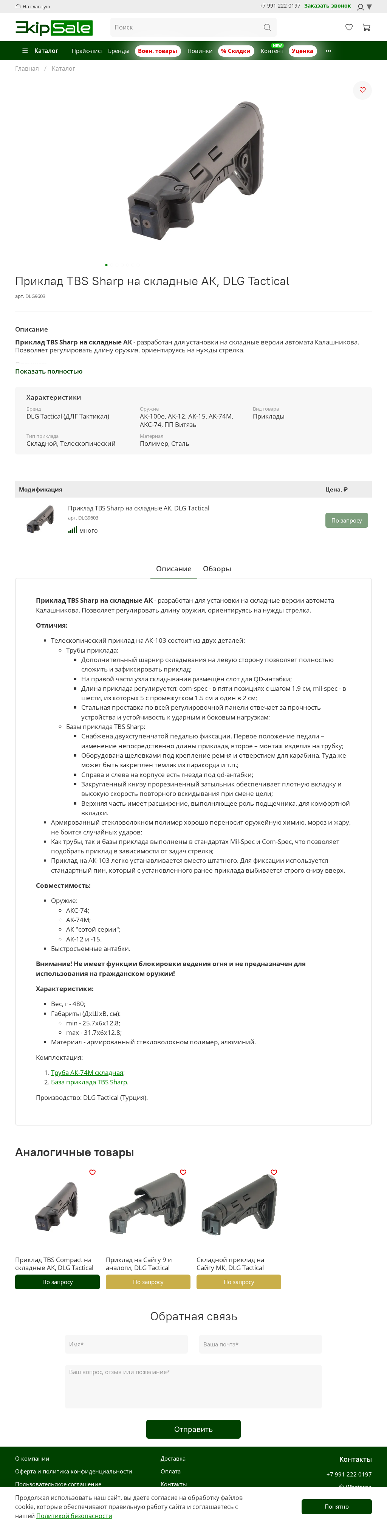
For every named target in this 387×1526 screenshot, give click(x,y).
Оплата (171, 1471)
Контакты (174, 1484)
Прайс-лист (87, 50)
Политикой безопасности (74, 1516)
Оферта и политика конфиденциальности (73, 1471)
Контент (272, 50)
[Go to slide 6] (133, 265)
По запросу (346, 520)
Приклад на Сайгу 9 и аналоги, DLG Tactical (139, 1263)
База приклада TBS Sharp (89, 1082)
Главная (27, 68)
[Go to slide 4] (122, 265)
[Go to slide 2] (112, 265)
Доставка (173, 1458)
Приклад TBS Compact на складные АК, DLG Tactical (54, 1263)
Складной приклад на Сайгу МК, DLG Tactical (230, 1263)
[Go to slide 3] (117, 265)
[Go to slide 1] (106, 265)
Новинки (200, 50)
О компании (32, 1458)
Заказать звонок (327, 6)
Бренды (119, 50)
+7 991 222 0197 (280, 5)
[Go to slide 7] (138, 265)
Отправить (193, 1429)
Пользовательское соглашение (58, 1484)
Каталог (46, 51)
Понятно (337, 1506)
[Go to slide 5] (128, 265)
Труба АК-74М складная (87, 1072)
